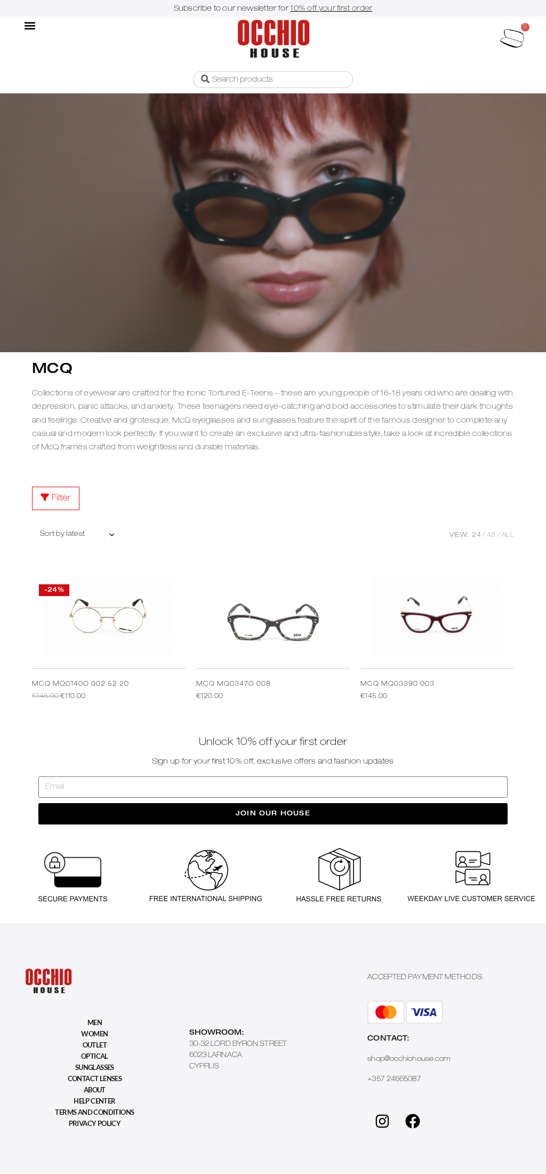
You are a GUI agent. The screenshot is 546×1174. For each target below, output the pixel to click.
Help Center (94, 1101)
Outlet (95, 1045)
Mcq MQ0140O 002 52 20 (80, 684)
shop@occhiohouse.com (409, 1059)
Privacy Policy (95, 1123)
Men (94, 1022)
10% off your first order (331, 9)
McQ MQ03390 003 (397, 684)
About (95, 1089)
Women (94, 1033)
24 (476, 535)
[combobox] (273, 79)
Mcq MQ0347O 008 (233, 684)
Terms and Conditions (94, 1112)
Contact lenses (95, 1078)
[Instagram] (382, 1121)
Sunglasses (94, 1067)
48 (491, 535)
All (508, 535)
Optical (94, 1056)
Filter (61, 499)
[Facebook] (413, 1121)
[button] (30, 25)
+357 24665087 (394, 1079)
